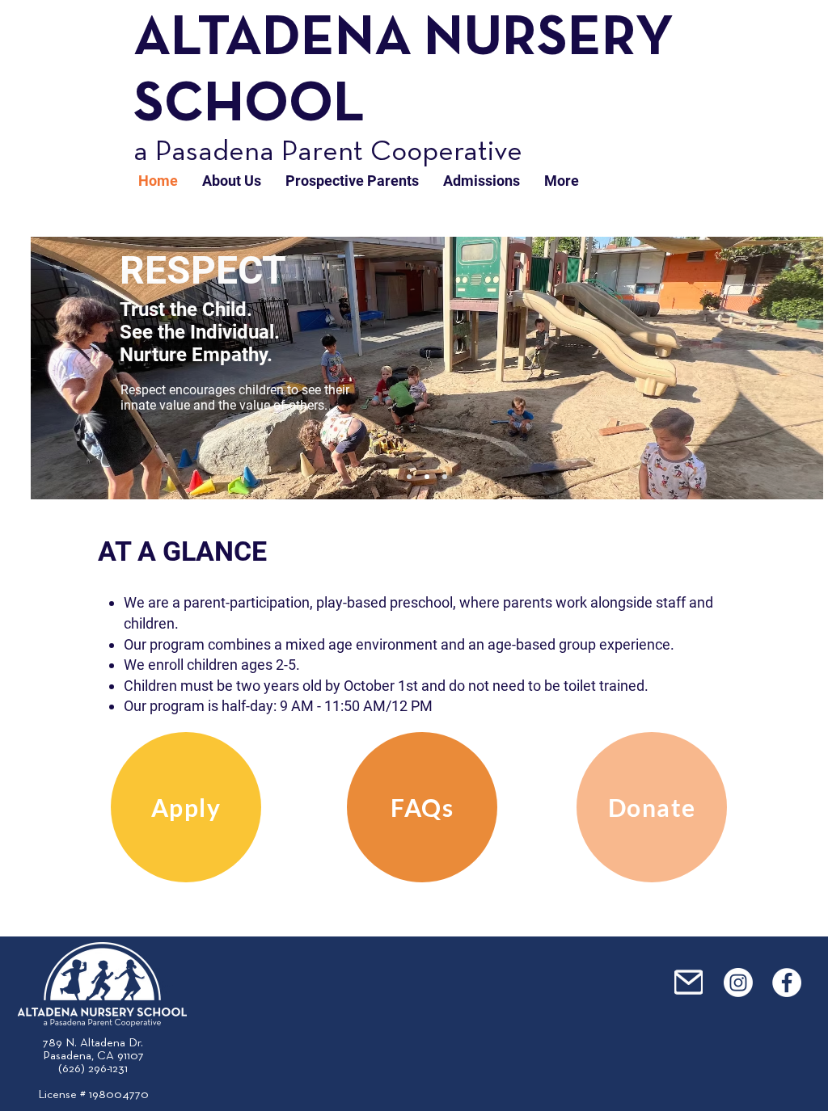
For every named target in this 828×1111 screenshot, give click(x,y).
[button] (231, 181)
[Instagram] (738, 982)
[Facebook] (786, 982)
